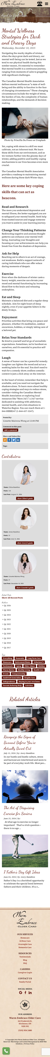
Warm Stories (8, 670)
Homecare (7, 662)
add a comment (10, 430)
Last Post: (7, 494)
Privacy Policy (29, 1044)
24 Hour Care (25, 941)
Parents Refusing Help (12, 685)
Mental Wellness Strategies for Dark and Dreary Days (21, 36)
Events (6, 674)
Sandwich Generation (12, 677)
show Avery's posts (25, 543)
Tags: (5, 446)
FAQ (25, 963)
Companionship (18, 674)
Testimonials (25, 956)
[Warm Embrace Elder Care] (25, 919)
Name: (6, 487)
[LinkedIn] (30, 992)
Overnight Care (25, 944)
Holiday (41, 666)
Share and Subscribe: (12, 436)
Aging (18, 666)
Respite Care (29, 677)
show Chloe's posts (25, 498)
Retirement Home (22, 662)
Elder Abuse (30, 666)
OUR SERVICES (25, 934)
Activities (29, 685)
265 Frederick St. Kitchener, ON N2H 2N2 (25, 1024)
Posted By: (7, 417)
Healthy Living (24, 670)
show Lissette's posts (25, 587)
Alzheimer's (39, 662)
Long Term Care (34, 658)
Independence (9, 681)
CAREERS (25, 969)
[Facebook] (25, 992)
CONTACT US (25, 978)
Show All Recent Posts (12, 598)
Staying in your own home (29, 681)
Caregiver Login (25, 972)
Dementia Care (25, 947)
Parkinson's (8, 666)
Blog (25, 960)
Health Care (38, 670)
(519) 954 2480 (25, 1030)
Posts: (6, 491)
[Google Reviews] (20, 992)
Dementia (20, 658)
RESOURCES (25, 953)
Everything (7, 658)
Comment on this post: (12, 426)
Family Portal (25, 982)
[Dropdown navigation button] (46, 4)
